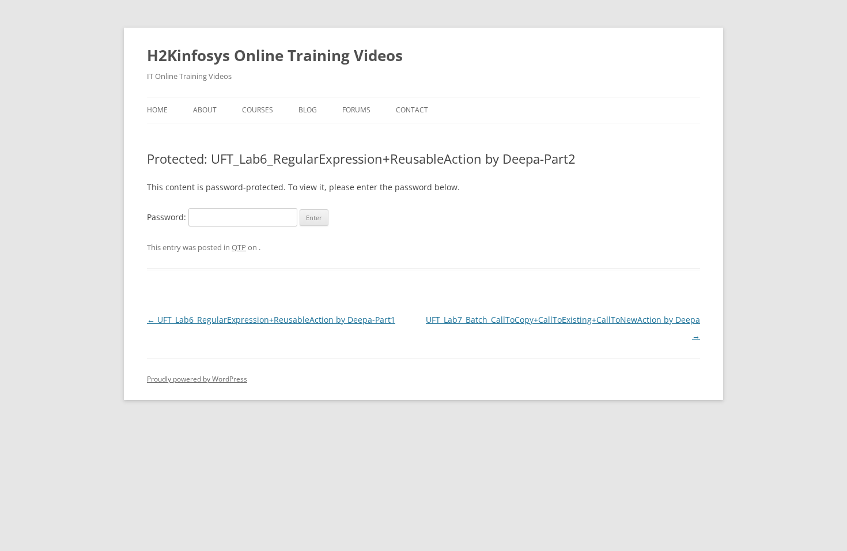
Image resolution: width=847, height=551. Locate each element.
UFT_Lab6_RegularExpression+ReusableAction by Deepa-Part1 (271, 319)
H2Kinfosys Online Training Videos (275, 55)
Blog (307, 110)
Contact (412, 110)
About (205, 110)
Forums (356, 110)
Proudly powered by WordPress (197, 379)
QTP (239, 247)
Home (157, 110)
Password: (167, 217)
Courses (257, 110)
